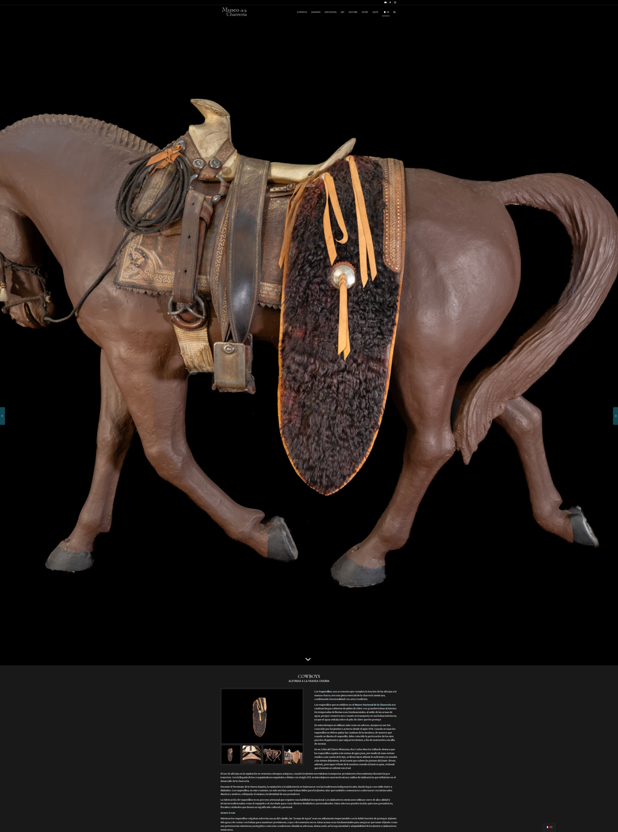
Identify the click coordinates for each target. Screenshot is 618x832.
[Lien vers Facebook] (390, 2)
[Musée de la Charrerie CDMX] (234, 12)
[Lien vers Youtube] (385, 2)
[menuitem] (302, 12)
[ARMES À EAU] (615, 416)
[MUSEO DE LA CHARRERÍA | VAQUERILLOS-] (272, 754)
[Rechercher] (394, 12)
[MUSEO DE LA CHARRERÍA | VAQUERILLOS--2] (262, 716)
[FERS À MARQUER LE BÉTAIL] (2, 416)
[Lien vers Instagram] (395, 2)
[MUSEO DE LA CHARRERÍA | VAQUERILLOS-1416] (293, 754)
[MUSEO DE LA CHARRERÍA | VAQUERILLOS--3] (251, 754)
